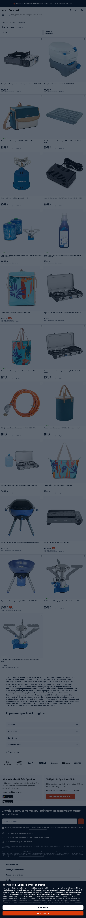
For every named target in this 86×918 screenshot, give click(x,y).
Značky (12, 22)
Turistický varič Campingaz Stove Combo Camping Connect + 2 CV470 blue (21, 256)
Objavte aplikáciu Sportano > (13, 792)
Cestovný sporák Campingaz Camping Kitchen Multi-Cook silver (63, 371)
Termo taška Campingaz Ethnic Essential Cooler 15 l (18, 371)
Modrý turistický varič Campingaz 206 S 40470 (16, 198)
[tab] (43, 725)
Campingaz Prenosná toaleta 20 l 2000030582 (59, 84)
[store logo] (35, 10)
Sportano (5, 22)
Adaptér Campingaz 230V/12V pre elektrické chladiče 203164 (63, 198)
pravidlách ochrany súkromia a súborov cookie (31, 856)
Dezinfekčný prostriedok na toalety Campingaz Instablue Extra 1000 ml (62, 256)
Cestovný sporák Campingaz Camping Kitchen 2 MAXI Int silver (62, 313)
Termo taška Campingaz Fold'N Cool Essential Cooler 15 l (62, 428)
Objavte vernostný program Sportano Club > (62, 790)
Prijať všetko (43, 913)
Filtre (5, 32)
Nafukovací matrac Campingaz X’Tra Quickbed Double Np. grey (63, 141)
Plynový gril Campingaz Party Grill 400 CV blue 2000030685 (20, 542)
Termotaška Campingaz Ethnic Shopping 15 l (58, 485)
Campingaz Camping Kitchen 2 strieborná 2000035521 (19, 485)
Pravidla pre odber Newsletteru (38, 829)
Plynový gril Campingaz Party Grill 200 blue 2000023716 (19, 601)
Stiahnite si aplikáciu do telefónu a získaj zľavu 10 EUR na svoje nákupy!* (44, 3)
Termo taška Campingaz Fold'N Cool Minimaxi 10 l (17, 141)
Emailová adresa (10, 821)
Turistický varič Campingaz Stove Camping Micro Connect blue (20, 660)
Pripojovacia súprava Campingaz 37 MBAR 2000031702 (18, 428)
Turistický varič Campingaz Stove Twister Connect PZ (61, 601)
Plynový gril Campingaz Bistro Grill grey (56, 542)
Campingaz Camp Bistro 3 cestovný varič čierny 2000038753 (21, 84)
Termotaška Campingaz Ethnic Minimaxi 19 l (15, 312)
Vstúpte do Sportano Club (60, 796)
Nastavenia (43, 907)
